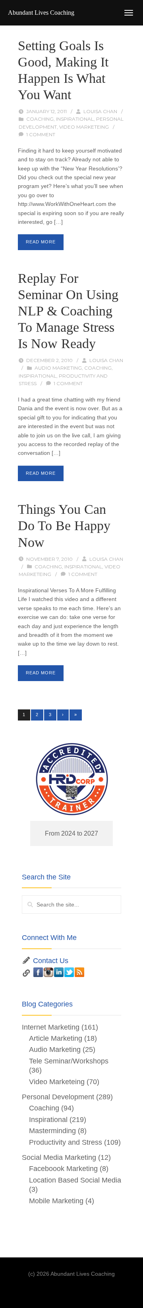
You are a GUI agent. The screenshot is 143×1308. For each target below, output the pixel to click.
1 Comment (40, 134)
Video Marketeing (84, 127)
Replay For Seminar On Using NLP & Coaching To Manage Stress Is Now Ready (68, 311)
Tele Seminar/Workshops (68, 1061)
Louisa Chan (100, 111)
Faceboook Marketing (63, 1169)
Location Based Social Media (75, 1180)
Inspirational (75, 119)
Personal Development (58, 1097)
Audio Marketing (58, 368)
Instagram (48, 972)
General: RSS (79, 972)
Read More (41, 241)
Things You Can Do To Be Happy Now (64, 525)
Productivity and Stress (65, 1142)
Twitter (69, 972)
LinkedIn (59, 972)
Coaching (40, 119)
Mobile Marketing (56, 1201)
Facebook (38, 972)
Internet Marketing (50, 1027)
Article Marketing (55, 1038)
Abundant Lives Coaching (41, 12)
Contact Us (50, 961)
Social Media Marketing (59, 1157)
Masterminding (52, 1131)
